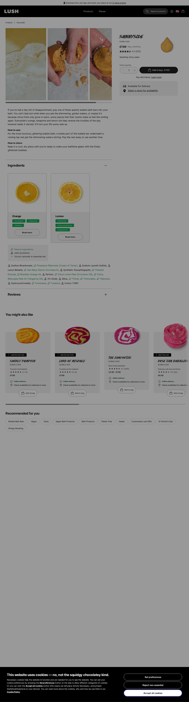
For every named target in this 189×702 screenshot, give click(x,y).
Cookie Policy (13, 692)
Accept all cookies (152, 693)
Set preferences (153, 677)
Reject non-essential (153, 685)
